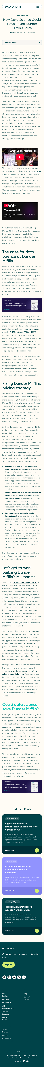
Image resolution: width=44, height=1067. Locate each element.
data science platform (24, 397)
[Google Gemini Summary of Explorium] (14, 977)
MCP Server (6, 1003)
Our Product (5, 995)
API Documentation (8, 1007)
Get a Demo (4, 1018)
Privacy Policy (26, 1055)
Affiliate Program (5, 1013)
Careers (5, 1035)
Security (35, 1055)
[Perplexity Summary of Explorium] (9, 977)
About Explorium (6, 1030)
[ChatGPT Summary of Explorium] (4, 977)
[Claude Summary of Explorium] (19, 977)
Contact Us (6, 1039)
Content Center (27, 998)
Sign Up (8, 964)
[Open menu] (37, 7)
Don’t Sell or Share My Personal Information (22, 1058)
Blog (25, 994)
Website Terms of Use (13, 1055)
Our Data (5, 999)
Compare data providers (22, 1041)
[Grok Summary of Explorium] (24, 977)
